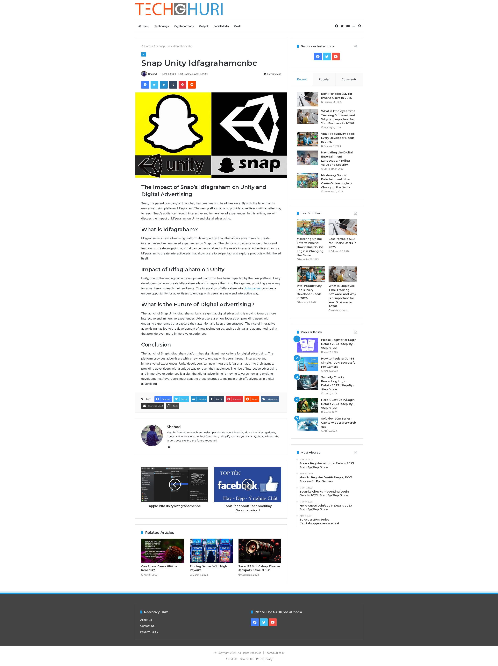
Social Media (221, 26)
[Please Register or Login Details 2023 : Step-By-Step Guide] (307, 345)
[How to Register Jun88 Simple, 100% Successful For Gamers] (307, 364)
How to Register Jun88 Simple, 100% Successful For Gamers (338, 362)
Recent (302, 79)
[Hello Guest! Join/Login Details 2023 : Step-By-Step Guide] (307, 405)
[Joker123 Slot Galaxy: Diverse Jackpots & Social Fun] (259, 551)
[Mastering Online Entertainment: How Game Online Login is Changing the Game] (307, 180)
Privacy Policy (149, 631)
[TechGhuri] (179, 10)
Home (145, 26)
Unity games (252, 288)
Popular (324, 79)
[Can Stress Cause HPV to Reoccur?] (162, 551)
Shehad (152, 73)
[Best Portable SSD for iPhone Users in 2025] (307, 99)
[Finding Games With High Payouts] (211, 551)
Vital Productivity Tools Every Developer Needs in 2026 (338, 138)
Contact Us (147, 625)
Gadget (203, 26)
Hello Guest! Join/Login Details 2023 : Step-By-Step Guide (338, 404)
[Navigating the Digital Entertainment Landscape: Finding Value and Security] (307, 158)
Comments (349, 79)
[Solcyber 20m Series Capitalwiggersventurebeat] (307, 424)
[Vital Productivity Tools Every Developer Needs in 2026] (307, 139)
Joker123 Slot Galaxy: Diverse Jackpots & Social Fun (259, 568)
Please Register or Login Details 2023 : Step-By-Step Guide (339, 344)
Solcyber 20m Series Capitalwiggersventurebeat (338, 422)
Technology (161, 26)
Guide (237, 26)
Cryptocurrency (184, 26)
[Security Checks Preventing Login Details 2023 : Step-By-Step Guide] (307, 382)
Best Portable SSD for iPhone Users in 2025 (342, 243)
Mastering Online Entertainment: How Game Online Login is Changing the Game (310, 247)
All (155, 46)
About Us (146, 619)
